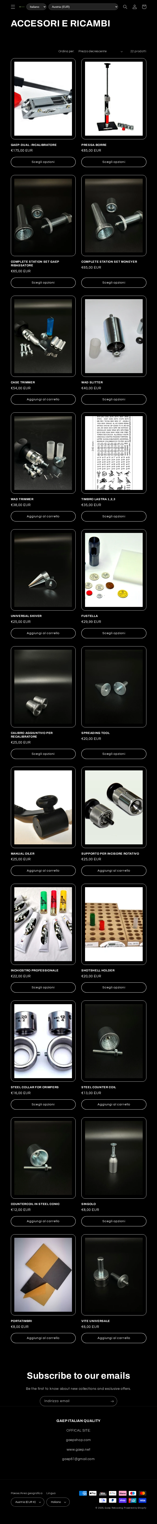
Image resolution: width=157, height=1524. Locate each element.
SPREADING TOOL (95, 733)
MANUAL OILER (23, 853)
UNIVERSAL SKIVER (26, 616)
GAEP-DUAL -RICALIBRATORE (34, 144)
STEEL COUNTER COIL (98, 1087)
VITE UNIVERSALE (95, 1321)
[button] (13, 6)
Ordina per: (66, 51)
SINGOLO (88, 1204)
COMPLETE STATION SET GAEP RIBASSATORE (35, 263)
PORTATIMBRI (21, 1321)
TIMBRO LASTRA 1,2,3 (98, 499)
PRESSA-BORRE (94, 144)
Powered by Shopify (135, 1508)
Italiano (56, 1502)
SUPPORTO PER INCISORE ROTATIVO (110, 853)
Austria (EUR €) (25, 1502)
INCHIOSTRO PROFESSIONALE (35, 970)
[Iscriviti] (112, 1401)
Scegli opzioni (43, 162)
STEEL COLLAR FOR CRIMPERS (35, 1087)
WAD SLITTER (92, 382)
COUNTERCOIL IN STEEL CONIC (35, 1204)
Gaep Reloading (114, 1508)
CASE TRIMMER (23, 382)
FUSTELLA (89, 616)
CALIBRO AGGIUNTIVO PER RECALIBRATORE (32, 734)
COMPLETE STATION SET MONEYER (109, 261)
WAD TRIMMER (22, 499)
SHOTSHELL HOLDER (98, 970)
